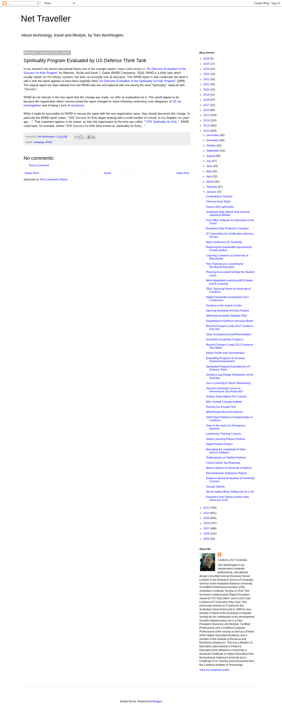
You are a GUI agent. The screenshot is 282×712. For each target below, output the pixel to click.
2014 (206, 120)
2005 (206, 538)
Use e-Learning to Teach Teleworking (228, 383)
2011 (206, 507)
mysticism (77, 105)
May (209, 171)
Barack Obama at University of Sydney (229, 467)
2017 (206, 105)
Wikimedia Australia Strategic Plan (226, 315)
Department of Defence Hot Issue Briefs (229, 321)
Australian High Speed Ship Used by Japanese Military (228, 213)
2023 (206, 74)
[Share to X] (85, 137)
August (210, 156)
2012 (206, 130)
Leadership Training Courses (223, 433)
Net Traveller (45, 18)
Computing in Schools (219, 196)
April (209, 176)
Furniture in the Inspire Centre (224, 305)
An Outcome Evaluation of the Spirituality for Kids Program (137, 81)
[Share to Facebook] (89, 137)
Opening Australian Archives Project (227, 310)
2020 (206, 89)
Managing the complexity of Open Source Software (226, 451)
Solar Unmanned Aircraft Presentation (228, 334)
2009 (206, 518)
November (213, 140)
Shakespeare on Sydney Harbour (226, 457)
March (210, 181)
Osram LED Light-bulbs (220, 206)
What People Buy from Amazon (224, 411)
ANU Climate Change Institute (224, 401)
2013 (206, 125)
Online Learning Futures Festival (225, 439)
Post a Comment (39, 165)
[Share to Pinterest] (93, 137)
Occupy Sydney (215, 486)
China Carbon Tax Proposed (223, 462)
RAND (48, 142)
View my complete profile (214, 669)
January (211, 191)
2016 (206, 110)
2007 (206, 528)
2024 (206, 68)
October (211, 145)
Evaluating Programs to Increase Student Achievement (225, 360)
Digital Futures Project (219, 444)
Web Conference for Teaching (224, 242)
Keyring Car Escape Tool (221, 406)
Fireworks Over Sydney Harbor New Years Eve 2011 (227, 498)
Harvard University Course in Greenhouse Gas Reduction (224, 390)
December (213, 135)
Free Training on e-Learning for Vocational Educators (224, 265)
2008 (206, 523)
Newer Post (32, 173)
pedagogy (39, 142)
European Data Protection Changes (227, 228)
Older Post (182, 173)
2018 (206, 99)
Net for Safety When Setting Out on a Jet (230, 491)
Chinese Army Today (218, 201)
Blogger (157, 701)
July (209, 161)
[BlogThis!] (81, 137)
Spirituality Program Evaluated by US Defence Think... (228, 368)
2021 (206, 84)
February (212, 186)
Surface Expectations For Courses (226, 396)
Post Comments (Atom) (53, 179)
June (209, 166)
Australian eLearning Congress (224, 339)
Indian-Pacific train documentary (225, 352)
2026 (206, 58)
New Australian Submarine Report (226, 473)
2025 (206, 63)
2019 (206, 94)
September (213, 150)
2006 (206, 533)
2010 (206, 513)
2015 (206, 115)
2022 (206, 79)
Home (107, 173)
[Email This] (76, 137)
